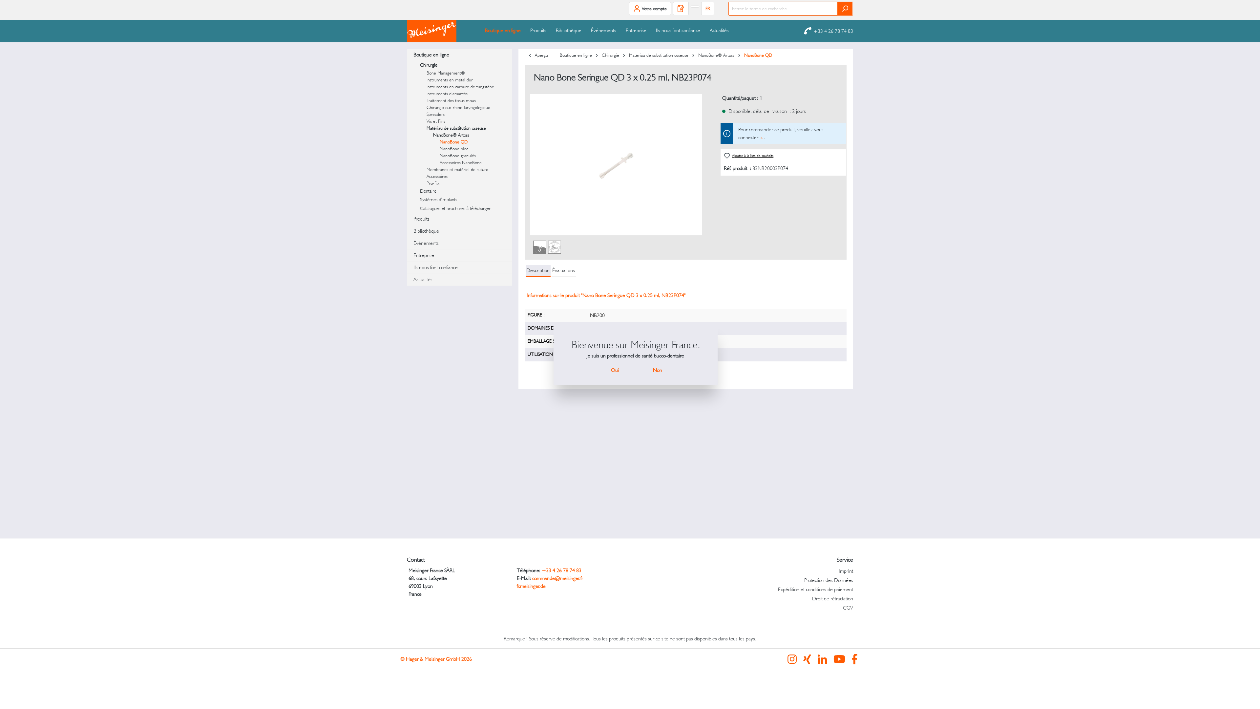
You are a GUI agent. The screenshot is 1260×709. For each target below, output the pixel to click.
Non (657, 370)
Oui (615, 370)
